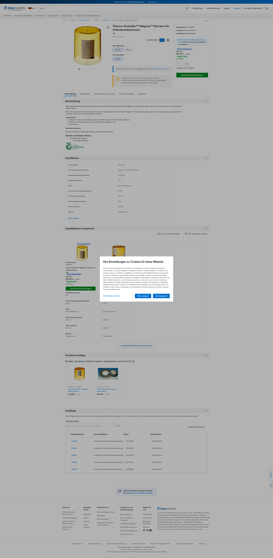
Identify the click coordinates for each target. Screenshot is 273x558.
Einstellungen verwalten (111, 296)
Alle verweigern (143, 296)
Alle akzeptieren (161, 296)
